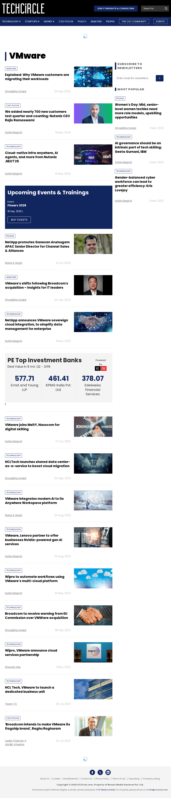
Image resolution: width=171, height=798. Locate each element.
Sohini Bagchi (13, 132)
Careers (56, 778)
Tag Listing (133, 778)
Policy (82, 21)
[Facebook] (92, 772)
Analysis (96, 21)
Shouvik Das (13, 667)
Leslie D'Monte (14, 741)
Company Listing (151, 778)
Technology (10, 21)
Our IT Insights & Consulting (115, 8)
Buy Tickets (19, 220)
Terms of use (118, 778)
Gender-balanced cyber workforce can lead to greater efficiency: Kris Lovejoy (135, 184)
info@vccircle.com (158, 789)
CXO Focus (66, 21)
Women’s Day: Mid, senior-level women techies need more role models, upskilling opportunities (138, 111)
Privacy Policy (102, 778)
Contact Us (87, 778)
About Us (44, 778)
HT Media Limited (106, 789)
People (110, 21)
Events (160, 21)
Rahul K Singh (13, 263)
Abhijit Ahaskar (15, 744)
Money (48, 21)
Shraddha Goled (15, 91)
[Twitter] (100, 772)
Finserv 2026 (17, 205)
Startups (31, 21)
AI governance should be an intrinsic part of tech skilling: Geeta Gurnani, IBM (138, 147)
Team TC (11, 704)
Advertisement (70, 778)
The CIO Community (134, 21)
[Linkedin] (108, 772)
